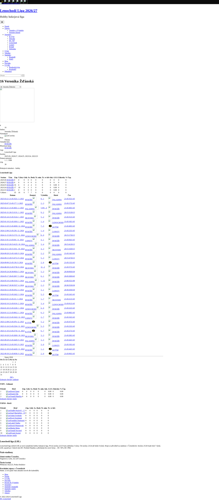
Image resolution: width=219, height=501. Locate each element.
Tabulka (7, 53)
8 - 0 (42, 235)
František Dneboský (17, 421)
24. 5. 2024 (12, 272)
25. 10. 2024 (12, 244)
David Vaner (14, 391)
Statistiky (8, 55)
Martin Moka (15, 428)
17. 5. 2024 (12, 276)
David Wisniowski (17, 426)
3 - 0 (42, 344)
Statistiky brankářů (11, 487)
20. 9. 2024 (12, 253)
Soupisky (8, 35)
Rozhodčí (12, 69)
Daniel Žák (14, 394)
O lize (7, 51)
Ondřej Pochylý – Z (17, 411)
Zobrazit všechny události (9, 380)
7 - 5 (42, 226)
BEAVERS (29, 218)
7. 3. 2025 (11, 203)
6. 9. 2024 (11, 262)
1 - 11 (43, 281)
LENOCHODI (57, 223)
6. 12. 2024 (12, 231)
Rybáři (11, 47)
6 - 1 (42, 276)
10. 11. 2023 (12, 331)
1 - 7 (42, 299)
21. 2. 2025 (12, 208)
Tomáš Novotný (16, 431)
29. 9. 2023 (12, 340)
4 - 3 (42, 249)
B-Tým (11, 37)
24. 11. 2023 (12, 326)
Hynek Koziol (15, 433)
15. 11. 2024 (12, 235)
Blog (6, 61)
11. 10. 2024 (12, 249)
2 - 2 (42, 253)
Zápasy (7, 28)
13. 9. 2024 (12, 258)
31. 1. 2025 (12, 212)
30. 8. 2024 (12, 267)
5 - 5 (42, 294)
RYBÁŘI (8, 144)
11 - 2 (43, 267)
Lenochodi (13, 43)
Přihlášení (8, 71)
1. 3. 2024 (11, 299)
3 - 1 (42, 290)
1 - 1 (42, 349)
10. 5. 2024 (12, 281)
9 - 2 (42, 212)
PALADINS (57, 200)
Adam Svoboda (16, 416)
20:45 (69, 276)
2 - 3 (42, 203)
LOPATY (56, 232)
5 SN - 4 (44, 208)
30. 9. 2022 (12, 354)
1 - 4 (42, 221)
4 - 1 (42, 240)
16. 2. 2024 (12, 303)
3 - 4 (42, 244)
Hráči (11, 59)
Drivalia (12, 39)
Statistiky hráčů (10, 489)
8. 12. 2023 (12, 322)
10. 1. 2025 (12, 221)
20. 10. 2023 (12, 335)
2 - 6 (42, 262)
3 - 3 (42, 335)
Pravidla (7, 63)
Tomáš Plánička (16, 396)
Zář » (12, 377)
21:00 (69, 281)
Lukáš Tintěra (15, 423)
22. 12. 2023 (12, 317)
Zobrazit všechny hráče (8, 399)
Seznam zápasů (14, 32)
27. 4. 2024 (12, 285)
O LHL (7, 65)
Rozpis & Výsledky (12, 483)
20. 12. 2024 (12, 226)
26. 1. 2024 (12, 308)
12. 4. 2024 (12, 290)
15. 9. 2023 (12, 344)
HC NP (12, 41)
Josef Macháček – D (17, 413)
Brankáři (12, 57)
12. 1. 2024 (12, 313)
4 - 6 (42, 308)
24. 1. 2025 (12, 217)
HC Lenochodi (5, 499)
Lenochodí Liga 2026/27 (18, 11)
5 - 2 (42, 217)
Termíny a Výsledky (16, 30)
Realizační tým (14, 67)
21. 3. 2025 (12, 199)
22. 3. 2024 (12, 294)
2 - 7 (42, 317)
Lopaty (11, 45)
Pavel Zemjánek (16, 418)
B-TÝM (55, 227)
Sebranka (12, 49)
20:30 (69, 272)
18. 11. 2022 (12, 349)
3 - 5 (42, 326)
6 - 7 (42, 331)
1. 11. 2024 (12, 240)
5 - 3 (42, 258)
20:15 (69, 212)
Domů (7, 26)
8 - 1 (42, 199)
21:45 (69, 199)
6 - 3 (42, 313)
